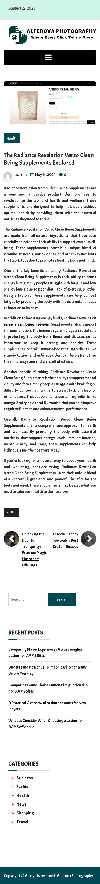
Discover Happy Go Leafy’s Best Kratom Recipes (65, 540)
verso (11, 512)
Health (11, 138)
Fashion (24, 786)
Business (25, 778)
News (22, 804)
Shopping (25, 813)
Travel (22, 821)
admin (21, 174)
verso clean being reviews (26, 324)
